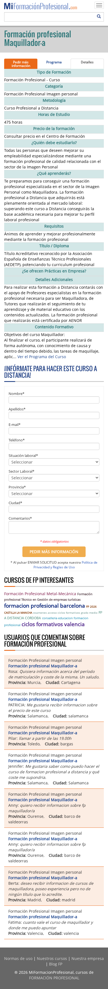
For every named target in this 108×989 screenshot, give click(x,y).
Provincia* (17, 487)
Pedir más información (21, 64)
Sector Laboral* (21, 471)
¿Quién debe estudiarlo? (54, 142)
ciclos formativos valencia (53, 624)
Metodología (54, 100)
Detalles (87, 62)
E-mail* (14, 424)
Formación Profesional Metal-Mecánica (40, 593)
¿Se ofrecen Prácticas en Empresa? (54, 271)
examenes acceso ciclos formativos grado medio (65, 613)
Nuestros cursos (52, 958)
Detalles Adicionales (54, 279)
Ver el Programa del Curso (41, 356)
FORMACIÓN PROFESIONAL (54, 977)
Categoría (54, 86)
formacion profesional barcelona (44, 605)
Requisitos (54, 226)
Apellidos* (17, 409)
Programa (54, 62)
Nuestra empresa (87, 958)
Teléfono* (17, 440)
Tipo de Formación (54, 72)
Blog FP (55, 964)
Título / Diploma (54, 245)
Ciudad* (15, 502)
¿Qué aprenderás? (54, 173)
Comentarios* (20, 518)
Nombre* (16, 393)
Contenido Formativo (54, 326)
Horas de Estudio (54, 114)
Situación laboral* (23, 455)
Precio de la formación (54, 128)
